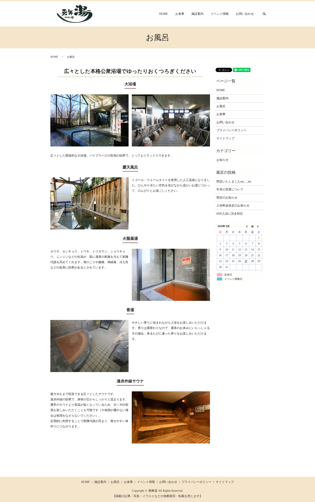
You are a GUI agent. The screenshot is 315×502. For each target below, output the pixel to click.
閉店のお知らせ (226, 197)
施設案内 (197, 14)
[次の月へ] (259, 226)
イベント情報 (220, 14)
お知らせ (222, 159)
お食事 (179, 14)
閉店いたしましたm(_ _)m (233, 181)
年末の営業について (229, 189)
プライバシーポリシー (231, 130)
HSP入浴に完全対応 (229, 213)
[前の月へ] (246, 226)
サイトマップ (225, 138)
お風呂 (220, 106)
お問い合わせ (245, 14)
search (264, 14)
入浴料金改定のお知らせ (232, 205)
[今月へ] (252, 226)
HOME (163, 14)
